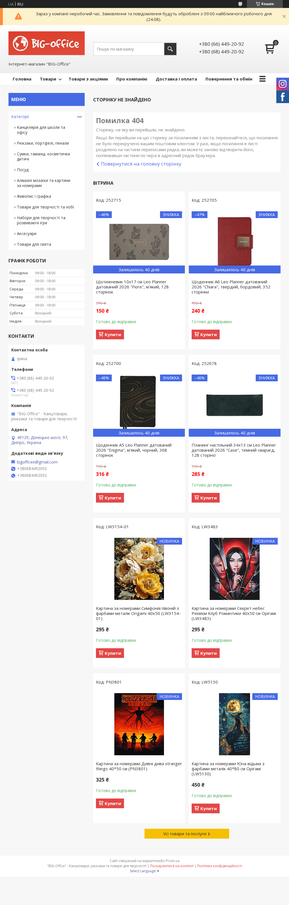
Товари (48, 79)
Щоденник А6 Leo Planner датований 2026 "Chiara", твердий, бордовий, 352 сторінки (231, 286)
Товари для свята (34, 244)
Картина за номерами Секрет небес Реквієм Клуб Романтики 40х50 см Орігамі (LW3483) (234, 613)
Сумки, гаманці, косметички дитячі (43, 156)
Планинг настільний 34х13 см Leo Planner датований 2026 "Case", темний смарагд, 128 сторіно (234, 450)
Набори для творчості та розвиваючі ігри (41, 220)
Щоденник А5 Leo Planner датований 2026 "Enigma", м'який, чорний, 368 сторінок (134, 450)
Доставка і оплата (176, 79)
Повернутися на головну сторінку (141, 163)
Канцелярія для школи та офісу (41, 130)
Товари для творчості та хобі (45, 207)
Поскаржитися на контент (172, 865)
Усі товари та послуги (184, 833)
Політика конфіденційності (219, 865)
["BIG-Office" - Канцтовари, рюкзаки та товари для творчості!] (46, 42)
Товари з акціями (88, 79)
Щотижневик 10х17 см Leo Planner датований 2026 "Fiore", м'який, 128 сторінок (132, 286)
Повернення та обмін (228, 79)
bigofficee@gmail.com (37, 462)
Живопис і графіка (34, 196)
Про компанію (131, 79)
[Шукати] (170, 49)
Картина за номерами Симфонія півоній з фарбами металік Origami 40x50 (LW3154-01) (138, 613)
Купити (113, 334)
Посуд (23, 169)
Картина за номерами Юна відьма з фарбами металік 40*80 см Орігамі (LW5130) (228, 768)
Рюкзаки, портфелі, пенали (43, 143)
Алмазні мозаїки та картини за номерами (43, 183)
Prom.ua (172, 860)
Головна (22, 79)
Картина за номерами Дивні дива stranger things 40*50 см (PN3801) (139, 766)
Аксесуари (26, 233)
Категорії (20, 116)
